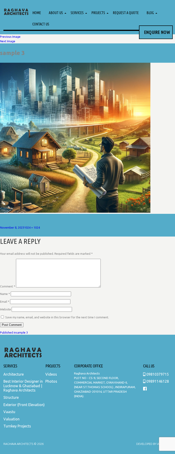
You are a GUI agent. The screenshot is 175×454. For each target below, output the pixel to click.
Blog (150, 13)
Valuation (11, 419)
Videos (51, 374)
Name (5, 293)
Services (77, 13)
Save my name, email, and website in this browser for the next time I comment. (57, 317)
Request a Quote (126, 13)
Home (36, 13)
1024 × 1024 (32, 227)
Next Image (7, 41)
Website (5, 309)
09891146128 (157, 381)
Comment (7, 286)
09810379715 (157, 374)
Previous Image (10, 36)
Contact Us (40, 24)
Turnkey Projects (17, 426)
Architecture (13, 374)
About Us (56, 13)
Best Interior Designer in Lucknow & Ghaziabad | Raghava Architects (23, 385)
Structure (11, 397)
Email (4, 301)
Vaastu (9, 412)
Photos (51, 381)
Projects (98, 13)
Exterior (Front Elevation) (24, 405)
